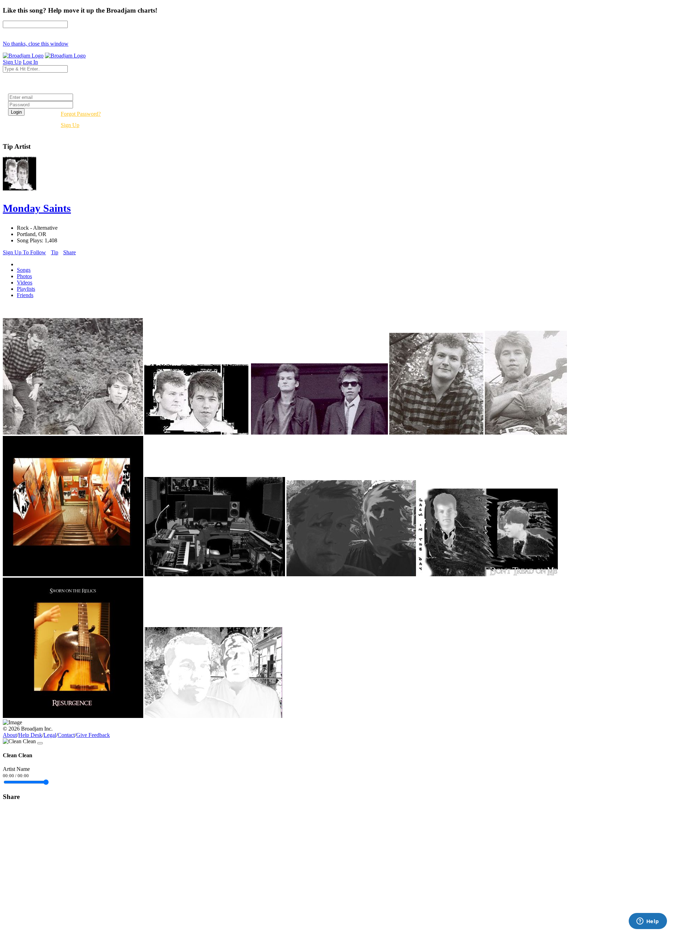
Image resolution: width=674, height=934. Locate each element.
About (10, 735)
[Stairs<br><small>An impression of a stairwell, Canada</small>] (73, 574)
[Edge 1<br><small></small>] (436, 433)
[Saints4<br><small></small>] (73, 433)
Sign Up (70, 125)
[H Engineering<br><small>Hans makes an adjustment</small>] (215, 574)
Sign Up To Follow (24, 252)
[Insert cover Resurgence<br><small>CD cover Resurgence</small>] (73, 716)
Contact (66, 735)
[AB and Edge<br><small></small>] (319, 433)
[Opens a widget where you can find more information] (647, 921)
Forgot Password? (81, 114)
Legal (50, 735)
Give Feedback (93, 735)
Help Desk (30, 735)
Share (69, 252)
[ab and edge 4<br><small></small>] (197, 433)
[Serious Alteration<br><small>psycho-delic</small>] (351, 574)
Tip (54, 252)
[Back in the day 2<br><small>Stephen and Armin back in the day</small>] (487, 574)
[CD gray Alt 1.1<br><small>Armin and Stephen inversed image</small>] (213, 716)
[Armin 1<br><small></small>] (526, 433)
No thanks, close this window (35, 44)
